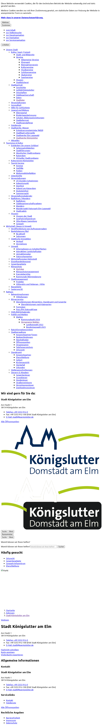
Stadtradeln (21, 211)
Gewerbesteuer (23, 375)
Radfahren (20, 201)
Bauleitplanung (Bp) (20, 231)
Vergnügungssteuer (25, 385)
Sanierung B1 (17, 289)
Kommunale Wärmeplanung (28, 276)
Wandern (20, 206)
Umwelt (14, 246)
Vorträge (20, 269)
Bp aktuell (20, 233)
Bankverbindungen (24, 337)
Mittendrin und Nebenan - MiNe (30, 284)
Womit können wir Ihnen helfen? (15, 546)
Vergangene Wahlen (30, 322)
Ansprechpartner (23, 354)
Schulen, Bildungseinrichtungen (30, 117)
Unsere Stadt (12, 49)
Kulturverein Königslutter (22, 160)
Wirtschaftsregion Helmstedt (24, 259)
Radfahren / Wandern (20, 198)
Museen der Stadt (24, 216)
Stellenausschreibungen (21, 370)
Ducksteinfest (22, 190)
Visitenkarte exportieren (12, 654)
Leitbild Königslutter (25, 90)
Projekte (20, 281)
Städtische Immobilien (21, 238)
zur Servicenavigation (15, 40)
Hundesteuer (22, 380)
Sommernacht (22, 193)
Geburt (19, 359)
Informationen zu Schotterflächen (31, 248)
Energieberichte (23, 274)
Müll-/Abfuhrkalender (20, 312)
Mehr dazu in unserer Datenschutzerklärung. (22, 17)
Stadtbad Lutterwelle (25, 132)
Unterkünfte (16, 175)
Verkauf (19, 241)
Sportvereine (27, 77)
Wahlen (19, 317)
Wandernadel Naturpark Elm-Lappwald (33, 208)
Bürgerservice (17, 299)
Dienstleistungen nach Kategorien (36, 304)
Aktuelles (15, 140)
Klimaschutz (16, 266)
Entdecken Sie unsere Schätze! (24, 145)
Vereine (19, 57)
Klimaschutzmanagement (27, 271)
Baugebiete (16, 286)
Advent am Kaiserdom (26, 188)
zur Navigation (12, 37)
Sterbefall (20, 365)
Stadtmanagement (19, 279)
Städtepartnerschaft (25, 95)
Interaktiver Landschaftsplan (28, 251)
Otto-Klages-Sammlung (26, 221)
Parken (19, 170)
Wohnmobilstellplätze (26, 173)
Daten (18, 97)
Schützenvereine (28, 72)
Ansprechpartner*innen (26, 334)
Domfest (20, 185)
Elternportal (21, 112)
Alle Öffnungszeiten (10, 421)
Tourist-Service (17, 163)
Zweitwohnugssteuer (25, 387)
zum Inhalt (10, 30)
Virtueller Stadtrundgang (27, 158)
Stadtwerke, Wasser (20, 127)
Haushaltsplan (22, 339)
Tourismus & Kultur (14, 143)
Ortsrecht (20, 349)
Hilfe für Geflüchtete (20, 107)
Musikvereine (27, 69)
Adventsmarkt (22, 183)
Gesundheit (16, 105)
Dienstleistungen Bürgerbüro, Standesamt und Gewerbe (41, 301)
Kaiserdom (21, 155)
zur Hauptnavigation (15, 35)
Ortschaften (21, 92)
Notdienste (16, 125)
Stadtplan (20, 100)
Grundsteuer (21, 377)
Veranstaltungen (18, 102)
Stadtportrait (17, 84)
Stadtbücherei (22, 82)
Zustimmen (6, 25)
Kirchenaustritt (22, 362)
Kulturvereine (27, 67)
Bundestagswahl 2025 (36, 327)
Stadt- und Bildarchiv (25, 54)
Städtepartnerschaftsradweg (29, 203)
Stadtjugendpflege (24, 122)
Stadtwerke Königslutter (27, 137)
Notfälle (19, 168)
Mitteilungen (22, 296)
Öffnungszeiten (23, 342)
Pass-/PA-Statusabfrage (26, 309)
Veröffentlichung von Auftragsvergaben (29, 228)
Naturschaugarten (24, 256)
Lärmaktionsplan (23, 254)
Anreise (19, 165)
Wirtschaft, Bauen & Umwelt (18, 226)
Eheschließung (22, 357)
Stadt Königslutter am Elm (18, 615)
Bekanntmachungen (20, 294)
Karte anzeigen (8, 652)
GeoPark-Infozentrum (26, 218)
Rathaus (9, 291)
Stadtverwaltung (18, 332)
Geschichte (21, 87)
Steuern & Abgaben (20, 372)
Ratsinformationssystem (22, 329)
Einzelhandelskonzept (21, 261)
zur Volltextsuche (14, 32)
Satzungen (21, 236)
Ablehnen (5, 22)
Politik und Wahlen (19, 314)
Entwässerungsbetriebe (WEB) (29, 130)
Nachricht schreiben (10, 649)
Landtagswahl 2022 (34, 324)
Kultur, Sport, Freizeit (20, 52)
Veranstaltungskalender (21, 195)
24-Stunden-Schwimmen (27, 180)
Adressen (10, 612)
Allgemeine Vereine (30, 59)
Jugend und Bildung (20, 110)
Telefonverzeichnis (24, 347)
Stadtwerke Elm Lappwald (27, 135)
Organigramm (22, 344)
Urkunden (20, 367)
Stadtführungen (23, 150)
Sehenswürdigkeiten (25, 148)
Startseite (10, 610)
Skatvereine (26, 74)
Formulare (20, 306)
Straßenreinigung (24, 382)
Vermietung (21, 243)
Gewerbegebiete (18, 264)
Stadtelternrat (22, 120)
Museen (19, 79)
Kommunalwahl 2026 (30, 319)
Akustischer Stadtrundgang (28, 153)
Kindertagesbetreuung (26, 115)
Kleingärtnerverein (29, 64)
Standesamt (16, 352)
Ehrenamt (25, 62)
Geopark (20, 223)
